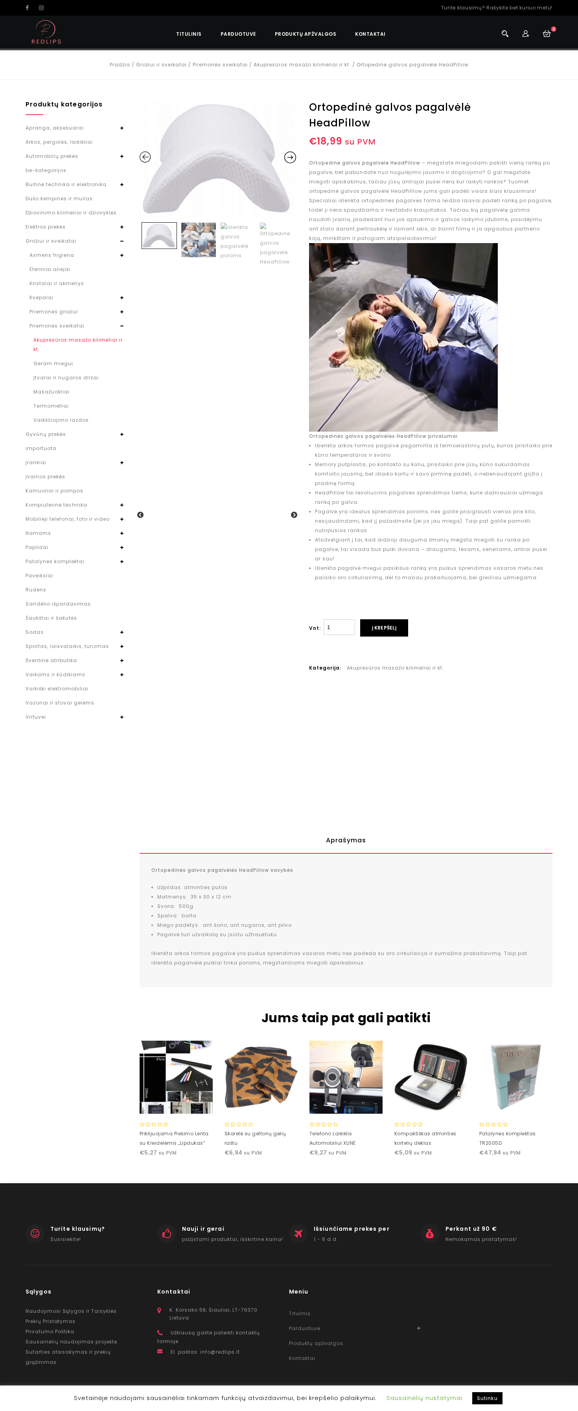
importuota (41, 448)
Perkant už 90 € (471, 1229)
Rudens (36, 589)
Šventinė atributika (51, 660)
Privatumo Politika (50, 1331)
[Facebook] (31, 8)
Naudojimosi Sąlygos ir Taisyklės (71, 1311)
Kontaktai (370, 34)
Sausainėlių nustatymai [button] (424, 1398)
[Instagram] (45, 8)
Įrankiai (36, 462)
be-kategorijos (46, 170)
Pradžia (120, 64)
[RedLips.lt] (47, 32)
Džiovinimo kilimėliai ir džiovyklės (71, 212)
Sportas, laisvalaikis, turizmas (67, 646)
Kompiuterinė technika (56, 504)
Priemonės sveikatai (220, 64)
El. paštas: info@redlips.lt (205, 1352)
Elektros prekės (46, 226)
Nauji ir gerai (203, 1229)
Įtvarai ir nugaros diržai (66, 377)
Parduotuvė (238, 34)
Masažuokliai (51, 391)
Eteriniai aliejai (49, 269)
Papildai (37, 547)
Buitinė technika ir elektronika (66, 184)
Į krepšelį (384, 627)
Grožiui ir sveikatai (161, 64)
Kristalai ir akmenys (56, 283)
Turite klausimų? (77, 1229)
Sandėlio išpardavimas (58, 603)
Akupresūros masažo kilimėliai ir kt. (302, 64)
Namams (38, 533)
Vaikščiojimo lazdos (61, 420)
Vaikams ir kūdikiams (55, 674)
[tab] (346, 840)
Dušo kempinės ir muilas (59, 198)
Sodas (35, 632)
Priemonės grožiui (53, 311)
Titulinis (188, 34)
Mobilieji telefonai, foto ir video (68, 519)
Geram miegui (53, 363)
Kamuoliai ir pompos (54, 490)
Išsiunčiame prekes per (352, 1229)
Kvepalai (41, 297)
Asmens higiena (51, 255)
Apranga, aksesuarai (55, 127)
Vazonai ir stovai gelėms (60, 702)
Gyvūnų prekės (46, 434)
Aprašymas (346, 840)
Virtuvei (36, 717)
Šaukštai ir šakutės (51, 618)
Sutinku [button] (487, 1398)
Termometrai (51, 406)
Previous (141, 515)
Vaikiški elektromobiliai (57, 688)
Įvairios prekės (45, 476)
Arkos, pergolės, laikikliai (59, 142)
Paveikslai (39, 575)
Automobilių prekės (52, 156)
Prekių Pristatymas (50, 1321)
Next (294, 515)
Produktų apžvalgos (306, 34)
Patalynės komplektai (55, 561)
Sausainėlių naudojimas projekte (71, 1341)
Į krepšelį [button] (176, 1105)
